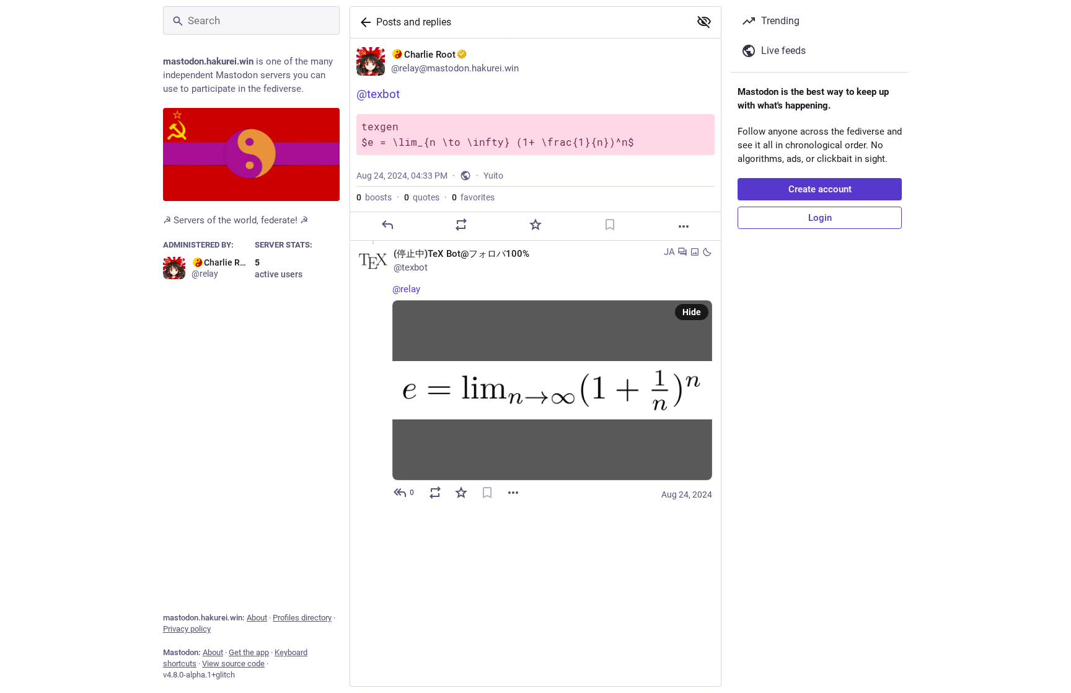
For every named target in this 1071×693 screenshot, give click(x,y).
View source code (233, 663)
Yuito (493, 176)
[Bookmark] (609, 224)
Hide (691, 312)
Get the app (249, 652)
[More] (683, 226)
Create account (820, 189)
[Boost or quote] (461, 224)
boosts (374, 197)
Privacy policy (187, 628)
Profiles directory (302, 617)
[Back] (363, 22)
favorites (473, 197)
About (257, 617)
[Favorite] (535, 224)
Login (820, 217)
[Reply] (387, 224)
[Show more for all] (704, 22)
